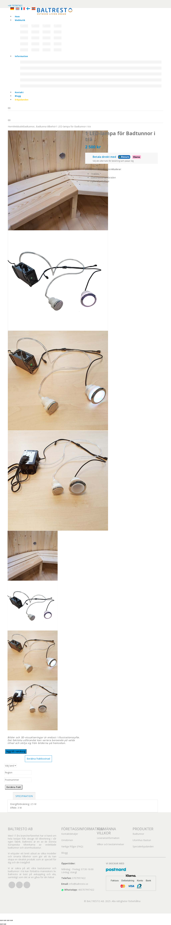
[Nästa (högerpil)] (4, 924)
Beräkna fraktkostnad (38, 758)
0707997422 (79, 878)
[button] (2, 915)
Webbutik (20, 20)
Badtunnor (138, 833)
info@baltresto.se (78, 883)
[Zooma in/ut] (1, 920)
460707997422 (86, 889)
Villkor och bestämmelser (110, 844)
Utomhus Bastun (142, 840)
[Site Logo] (54, 11)
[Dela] (8, 920)
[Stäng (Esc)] (11, 920)
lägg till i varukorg (15, 751)
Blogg (18, 96)
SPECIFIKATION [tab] (24, 796)
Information (21, 56)
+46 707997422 (15, 5)
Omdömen (67, 840)
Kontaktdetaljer (69, 833)
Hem (17, 16)
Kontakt (19, 92)
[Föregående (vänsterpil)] (1, 924)
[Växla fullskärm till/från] (4, 920)
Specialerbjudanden (143, 846)
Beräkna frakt (13, 787)
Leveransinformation (108, 838)
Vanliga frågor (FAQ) (72, 846)
